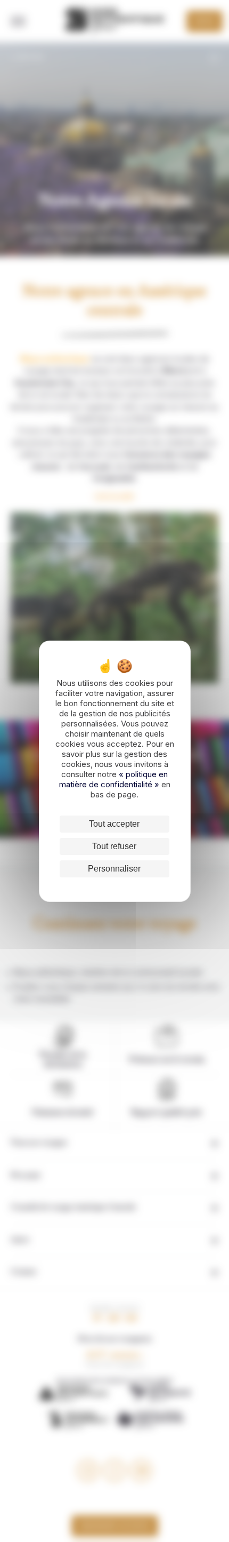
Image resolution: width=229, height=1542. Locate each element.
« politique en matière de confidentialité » (113, 779)
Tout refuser (114, 846)
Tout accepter (114, 823)
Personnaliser (114, 868)
